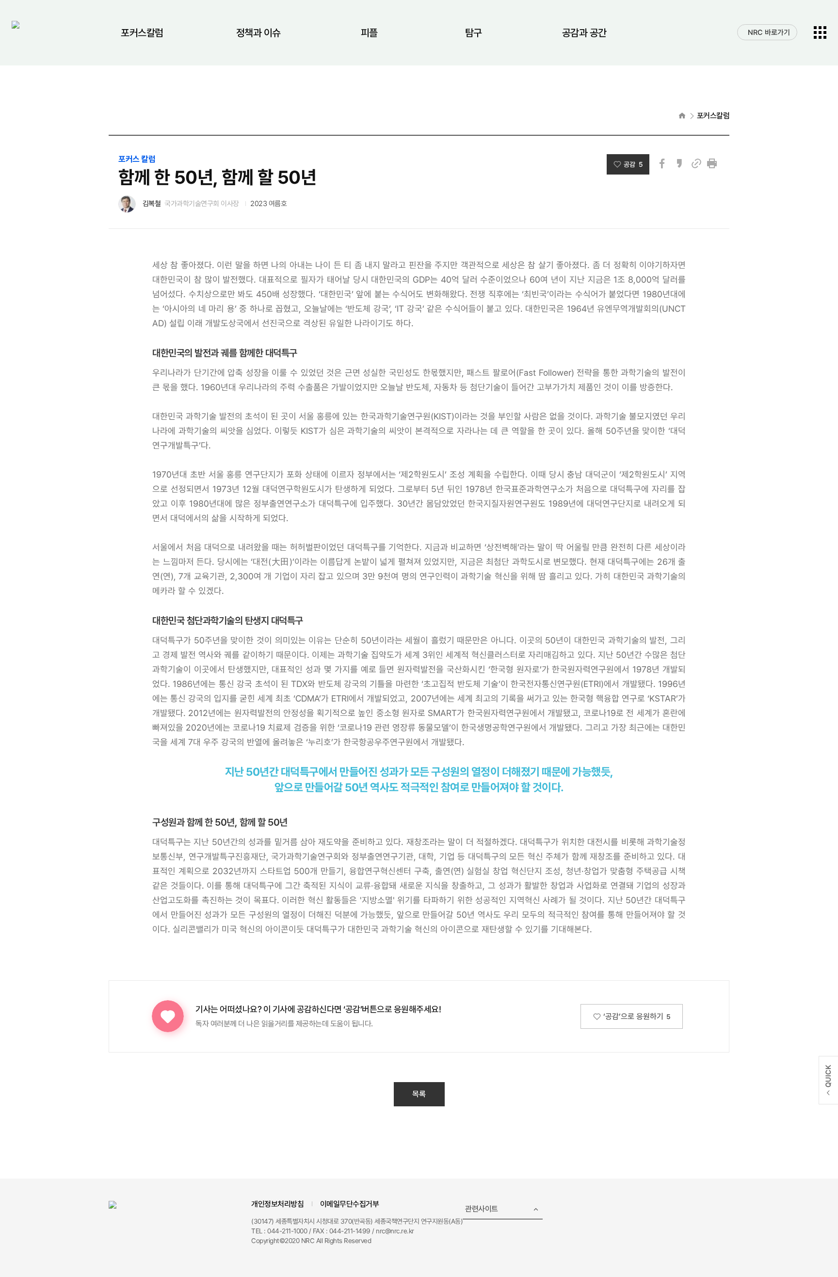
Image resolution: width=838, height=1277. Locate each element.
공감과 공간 (584, 33)
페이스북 (662, 163)
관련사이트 (481, 1208)
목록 (419, 1094)
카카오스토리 (679, 163)
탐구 (473, 33)
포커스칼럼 (142, 33)
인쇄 (712, 163)
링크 (696, 163)
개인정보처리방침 (277, 1204)
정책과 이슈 (258, 33)
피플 (369, 33)
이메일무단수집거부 (349, 1204)
